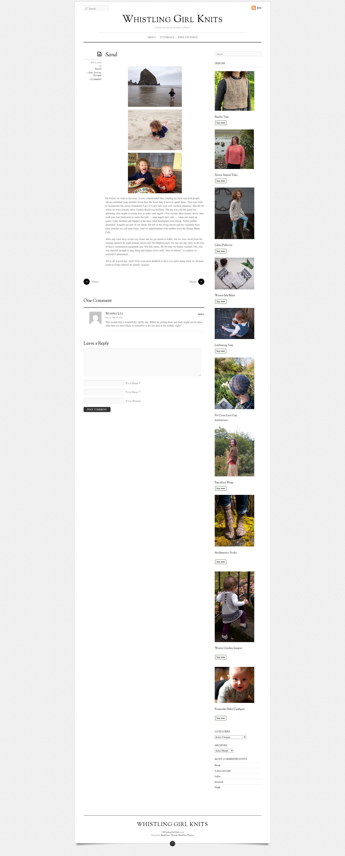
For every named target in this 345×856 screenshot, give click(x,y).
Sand (111, 55)
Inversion (219, 781)
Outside (97, 75)
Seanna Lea (114, 313)
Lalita (217, 776)
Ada (90, 72)
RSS (259, 8)
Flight (217, 787)
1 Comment (95, 79)
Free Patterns (188, 37)
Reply (201, 314)
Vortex (92, 282)
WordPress (165, 835)
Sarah (98, 69)
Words (217, 765)
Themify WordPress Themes (182, 835)
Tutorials (167, 37)
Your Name (131, 383)
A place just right (223, 770)
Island (196, 282)
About (151, 37)
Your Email (131, 392)
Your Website (133, 401)
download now (221, 420)
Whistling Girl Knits (172, 19)
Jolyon (97, 72)
